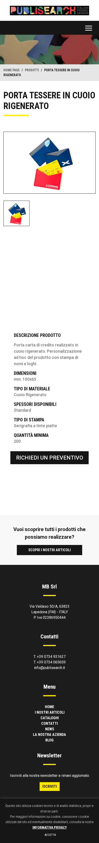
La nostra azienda (49, 734)
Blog (49, 740)
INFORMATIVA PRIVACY (49, 827)
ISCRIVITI (49, 786)
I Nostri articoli (49, 712)
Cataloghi (50, 718)
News (49, 729)
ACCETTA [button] (50, 835)
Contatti (49, 723)
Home (49, 707)
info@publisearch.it (49, 668)
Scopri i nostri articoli (49, 550)
